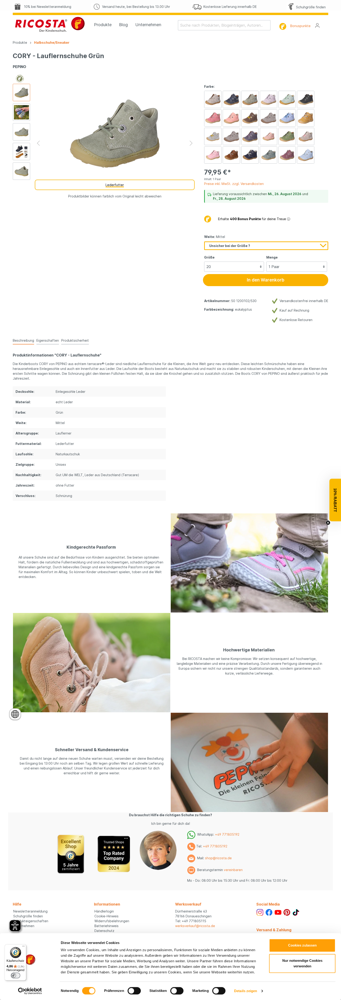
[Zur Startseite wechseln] (50, 24)
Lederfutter (115, 185)
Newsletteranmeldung (30, 911)
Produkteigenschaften (30, 921)
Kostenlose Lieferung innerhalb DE (229, 7)
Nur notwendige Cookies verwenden (302, 963)
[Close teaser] (328, 522)
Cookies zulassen (302, 945)
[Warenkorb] (325, 23)
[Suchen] (267, 25)
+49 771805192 (227, 834)
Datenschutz (104, 931)
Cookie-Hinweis (106, 916)
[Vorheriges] (38, 143)
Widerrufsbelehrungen (111, 921)
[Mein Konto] (317, 25)
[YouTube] (278, 912)
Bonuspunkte (300, 26)
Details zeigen (245, 991)
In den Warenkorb (265, 280)
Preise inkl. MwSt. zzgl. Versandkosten (234, 184)
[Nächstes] (191, 143)
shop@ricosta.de (218, 858)
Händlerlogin (104, 911)
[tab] (23, 340)
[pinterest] (286, 912)
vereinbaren (233, 870)
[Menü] (23, 947)
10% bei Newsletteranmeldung (46, 7)
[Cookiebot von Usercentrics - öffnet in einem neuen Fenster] (30, 991)
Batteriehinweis (106, 926)
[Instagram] (260, 912)
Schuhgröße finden (310, 7)
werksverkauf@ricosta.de (195, 926)
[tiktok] (296, 912)
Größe (209, 257)
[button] (335, 500)
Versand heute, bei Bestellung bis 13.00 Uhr (135, 7)
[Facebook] (269, 912)
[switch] (134, 990)
